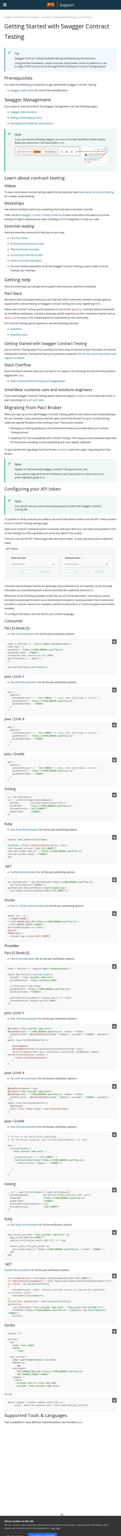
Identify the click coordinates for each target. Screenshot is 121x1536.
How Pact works (19, 238)
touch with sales (35, 400)
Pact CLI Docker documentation (27, 905)
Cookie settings (15, 1529)
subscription (22, 90)
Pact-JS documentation (22, 634)
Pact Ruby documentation (24, 829)
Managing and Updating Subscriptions (31, 123)
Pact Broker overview (27, 249)
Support (67, 5)
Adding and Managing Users (26, 117)
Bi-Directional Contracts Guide (27, 243)
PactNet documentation (23, 872)
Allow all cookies (42, 1529)
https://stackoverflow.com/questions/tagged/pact (37, 381)
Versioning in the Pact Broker (26, 255)
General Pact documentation (26, 260)
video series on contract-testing (96, 192)
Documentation (21, 17)
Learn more (55, 1521)
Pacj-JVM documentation (23, 682)
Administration (23, 112)
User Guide (46, 17)
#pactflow (15, 329)
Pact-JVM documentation (24, 1018)
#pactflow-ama (18, 334)
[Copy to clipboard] (114, 641)
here (61, 142)
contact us (82, 395)
